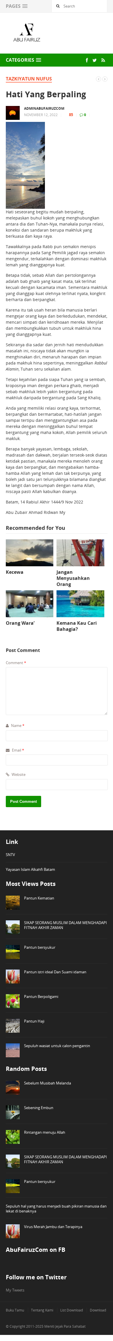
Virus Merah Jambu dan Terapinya (53, 1226)
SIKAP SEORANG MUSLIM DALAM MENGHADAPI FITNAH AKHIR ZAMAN (65, 925)
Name (17, 725)
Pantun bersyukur (39, 947)
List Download (71, 1310)
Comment (16, 662)
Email (17, 750)
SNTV (10, 854)
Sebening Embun (38, 1107)
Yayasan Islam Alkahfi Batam (30, 869)
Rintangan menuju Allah (44, 1132)
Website (18, 774)
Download (98, 1310)
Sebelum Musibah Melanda (47, 1083)
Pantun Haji (34, 1021)
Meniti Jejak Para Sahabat (64, 1326)
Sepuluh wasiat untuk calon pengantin (57, 1045)
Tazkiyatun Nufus (29, 79)
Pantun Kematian (39, 898)
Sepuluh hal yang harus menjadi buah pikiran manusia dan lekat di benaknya (56, 1208)
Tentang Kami (42, 1310)
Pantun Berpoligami (41, 996)
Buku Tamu (15, 1310)
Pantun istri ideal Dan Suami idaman (55, 971)
